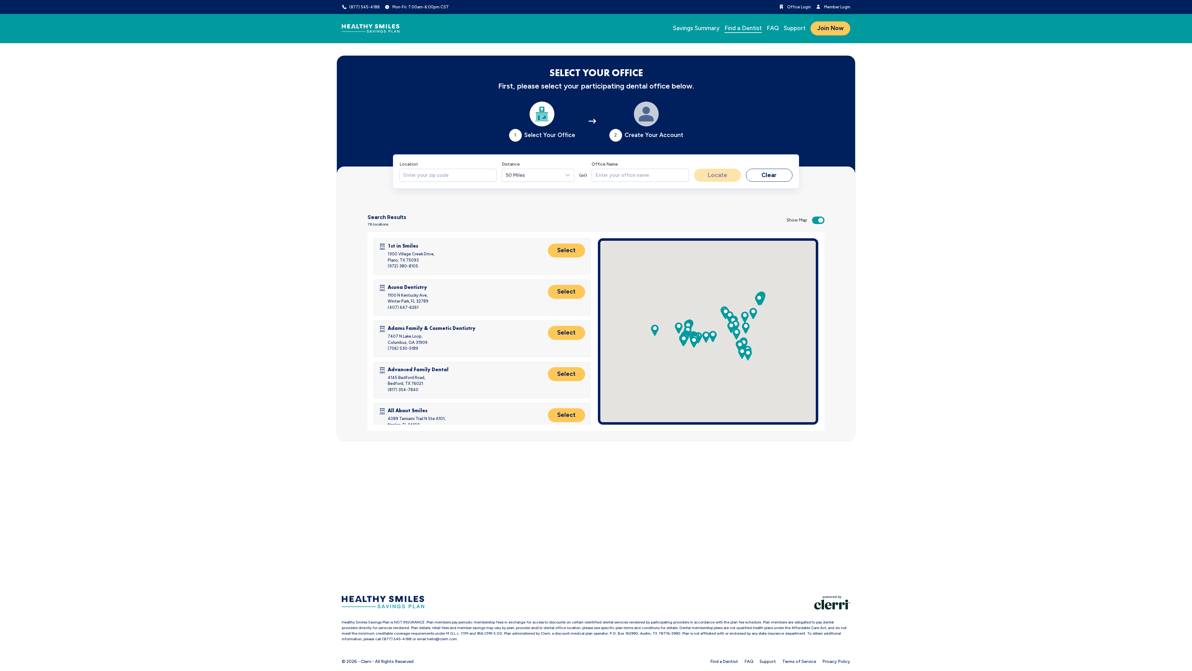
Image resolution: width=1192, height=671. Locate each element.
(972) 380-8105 (403, 266)
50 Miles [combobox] (515, 175)
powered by (832, 597)
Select (566, 250)
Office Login (798, 7)
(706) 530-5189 (403, 348)
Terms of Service (799, 661)
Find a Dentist (743, 28)
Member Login (836, 7)
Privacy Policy (836, 661)
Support (795, 28)
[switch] (818, 220)
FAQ (773, 28)
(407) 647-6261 (403, 307)
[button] (731, 327)
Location (409, 164)
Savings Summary (696, 28)
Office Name (605, 164)
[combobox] (448, 175)
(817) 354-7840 (403, 389)
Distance (511, 164)
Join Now (830, 28)
